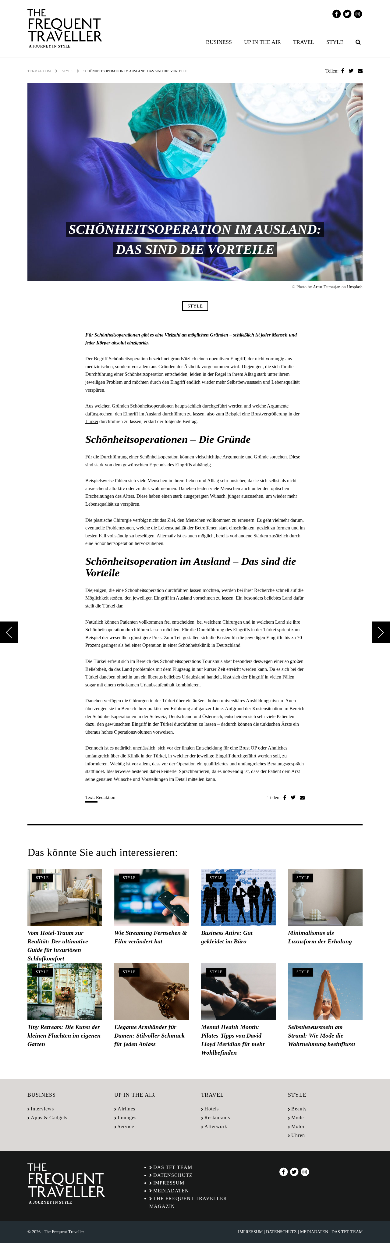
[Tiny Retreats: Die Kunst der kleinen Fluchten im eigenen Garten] (64, 991)
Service (126, 1126)
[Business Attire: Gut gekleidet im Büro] (238, 897)
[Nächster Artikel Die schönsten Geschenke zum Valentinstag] (381, 632)
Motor (298, 1126)
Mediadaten (171, 1190)
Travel (303, 42)
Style (334, 42)
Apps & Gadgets (49, 1117)
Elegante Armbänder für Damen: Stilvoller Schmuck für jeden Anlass (149, 1035)
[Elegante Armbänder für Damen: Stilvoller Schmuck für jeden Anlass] (151, 991)
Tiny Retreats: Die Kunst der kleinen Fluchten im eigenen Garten (64, 1035)
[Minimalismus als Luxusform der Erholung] (325, 897)
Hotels (211, 1108)
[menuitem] (220, 42)
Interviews (42, 1108)
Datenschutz (173, 1175)
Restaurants (217, 1117)
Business (219, 42)
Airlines (126, 1108)
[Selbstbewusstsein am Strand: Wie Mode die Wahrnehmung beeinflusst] (325, 991)
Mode (297, 1117)
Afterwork (215, 1126)
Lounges (127, 1117)
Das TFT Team (172, 1167)
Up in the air (262, 42)
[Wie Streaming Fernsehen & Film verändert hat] (151, 897)
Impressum (168, 1182)
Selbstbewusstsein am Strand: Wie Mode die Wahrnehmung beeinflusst (321, 1035)
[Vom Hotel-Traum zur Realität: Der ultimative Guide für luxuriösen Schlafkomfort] (64, 897)
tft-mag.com (39, 71)
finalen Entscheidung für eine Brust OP (219, 747)
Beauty (299, 1108)
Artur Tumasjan (326, 287)
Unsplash (355, 287)
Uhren (298, 1135)
